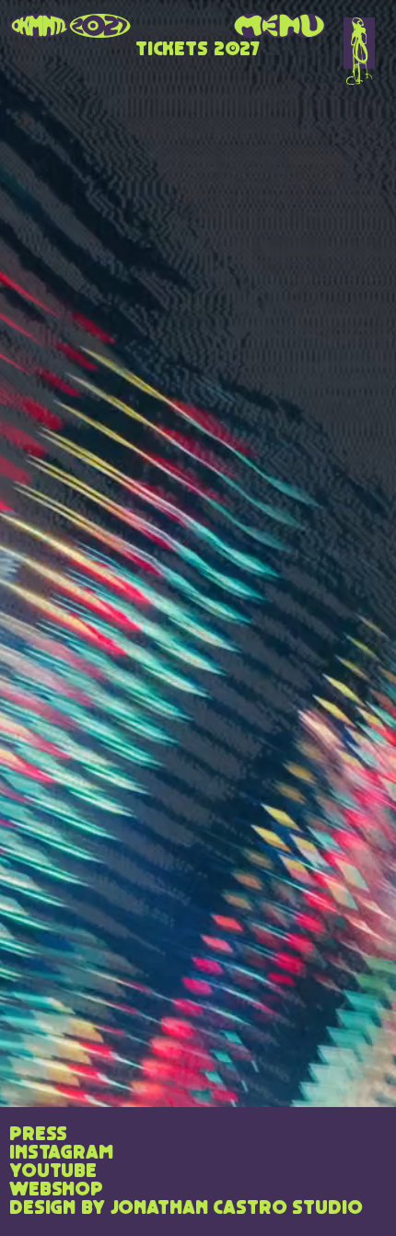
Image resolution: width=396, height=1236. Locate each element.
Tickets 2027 (198, 50)
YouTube (53, 1171)
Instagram (61, 1153)
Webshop (56, 1190)
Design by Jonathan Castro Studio (186, 1208)
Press (38, 1134)
